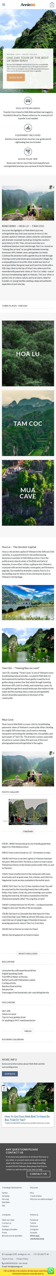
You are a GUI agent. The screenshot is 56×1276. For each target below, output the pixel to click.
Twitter (33, 1214)
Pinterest (34, 1217)
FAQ (32, 1184)
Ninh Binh (6, 1193)
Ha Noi (4, 1184)
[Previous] (4, 803)
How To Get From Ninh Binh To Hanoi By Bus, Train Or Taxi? (27, 1109)
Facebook (34, 1211)
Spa (3, 1196)
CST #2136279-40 (41, 1245)
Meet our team (8, 1211)
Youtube (33, 1223)
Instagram (34, 1220)
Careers (5, 1217)
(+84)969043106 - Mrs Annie (15, 1254)
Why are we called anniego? (41, 1190)
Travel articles (36, 1187)
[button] (3, 4)
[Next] (51, 803)
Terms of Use (7, 1250)
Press (4, 1223)
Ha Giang (5, 1187)
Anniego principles (9, 1220)
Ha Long (5, 1190)
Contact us (6, 1214)
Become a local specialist (12, 1227)
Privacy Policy (22, 1250)
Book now (15, 77)
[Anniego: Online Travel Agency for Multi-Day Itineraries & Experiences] (28, 4)
